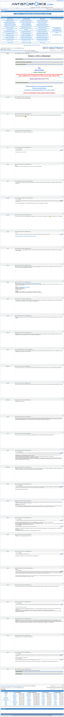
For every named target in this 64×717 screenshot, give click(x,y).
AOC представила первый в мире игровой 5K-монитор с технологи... (26, 39)
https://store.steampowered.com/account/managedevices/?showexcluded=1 (29, 283)
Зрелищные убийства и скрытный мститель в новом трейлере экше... (10, 20)
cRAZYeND (29, 693)
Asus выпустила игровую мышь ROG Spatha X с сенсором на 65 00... (26, 37)
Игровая (5, 50)
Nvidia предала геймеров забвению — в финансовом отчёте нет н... (26, 27)
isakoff (6, 704)
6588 (30, 214)
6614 (30, 652)
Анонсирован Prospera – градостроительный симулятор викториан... (10, 35)
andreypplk (29, 703)
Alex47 (29, 698)
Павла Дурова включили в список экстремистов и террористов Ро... (42, 33)
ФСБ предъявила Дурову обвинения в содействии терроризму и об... (42, 39)
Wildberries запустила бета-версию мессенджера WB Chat (26, 33)
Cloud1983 (29, 701)
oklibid (55, 697)
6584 (30, 147)
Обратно (8, 48)
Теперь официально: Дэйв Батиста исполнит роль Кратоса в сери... (42, 25)
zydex (55, 699)
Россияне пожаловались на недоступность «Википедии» (26, 25)
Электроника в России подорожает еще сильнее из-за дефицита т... (42, 31)
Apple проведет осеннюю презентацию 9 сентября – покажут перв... (26, 23)
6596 (32, 349)
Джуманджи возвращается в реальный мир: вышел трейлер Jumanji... (42, 37)
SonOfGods (43, 699)
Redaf (6, 702)
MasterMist (14, 694)
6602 (30, 450)
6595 (30, 332)
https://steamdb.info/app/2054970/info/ (24, 287)
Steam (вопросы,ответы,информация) (29, 50)
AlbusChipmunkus (6, 699)
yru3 (6, 696)
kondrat (43, 704)
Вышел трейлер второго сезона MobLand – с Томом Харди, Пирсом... (42, 27)
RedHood (6, 693)
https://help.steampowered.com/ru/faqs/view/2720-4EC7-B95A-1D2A (25, 236)
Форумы (1, 50)
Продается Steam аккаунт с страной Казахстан (57, 28)
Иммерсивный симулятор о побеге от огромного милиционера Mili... (10, 23)
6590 (30, 248)
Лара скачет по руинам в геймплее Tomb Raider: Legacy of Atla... (10, 37)
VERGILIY (14, 697)
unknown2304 (14, 702)
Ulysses (43, 697)
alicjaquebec (6, 697)
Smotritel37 (29, 696)
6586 (32, 181)
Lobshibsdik (6, 698)
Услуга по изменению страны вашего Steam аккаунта (57, 30)
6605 (30, 500)
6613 (30, 635)
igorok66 (43, 703)
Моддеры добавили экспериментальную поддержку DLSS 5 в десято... (10, 31)
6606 (30, 517)
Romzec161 (55, 693)
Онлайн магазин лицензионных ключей (56, 32)
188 (16, 48)
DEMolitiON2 (29, 699)
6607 (30, 534)
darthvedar (29, 704)
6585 (30, 164)
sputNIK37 (43, 702)
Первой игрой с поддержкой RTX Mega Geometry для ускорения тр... (26, 35)
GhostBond (55, 696)
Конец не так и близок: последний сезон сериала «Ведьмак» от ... (42, 29)
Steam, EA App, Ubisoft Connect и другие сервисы (15, 50)
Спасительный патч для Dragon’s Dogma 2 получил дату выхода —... (10, 27)
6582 (30, 113)
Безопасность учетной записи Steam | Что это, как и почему (39, 90)
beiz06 (6, 701)
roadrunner (15, 701)
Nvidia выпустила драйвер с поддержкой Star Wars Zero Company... (26, 31)
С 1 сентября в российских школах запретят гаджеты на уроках (42, 20)
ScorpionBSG (28, 694)
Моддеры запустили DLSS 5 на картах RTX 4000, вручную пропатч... (26, 20)
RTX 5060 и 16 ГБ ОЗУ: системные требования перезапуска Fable (10, 25)
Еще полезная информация (39, 88)
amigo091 (14, 703)
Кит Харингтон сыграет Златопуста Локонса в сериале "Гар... (42, 23)
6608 (30, 551)
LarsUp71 (14, 698)
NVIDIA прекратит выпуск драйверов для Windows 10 (26, 29)
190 (20, 48)
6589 (30, 231)
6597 (30, 366)
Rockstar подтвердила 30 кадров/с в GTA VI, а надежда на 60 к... (10, 29)
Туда (23, 48)
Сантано (28, 702)
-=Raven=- (43, 701)
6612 (30, 618)
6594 (30, 315)
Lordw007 (14, 704)
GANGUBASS (9, 49)
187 (15, 48)
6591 (30, 265)
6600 (30, 416)
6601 (30, 433)
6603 (30, 467)
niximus (6, 703)
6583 (30, 130)
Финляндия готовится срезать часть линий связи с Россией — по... (42, 35)
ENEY (43, 698)
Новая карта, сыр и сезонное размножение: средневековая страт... (10, 33)
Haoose (14, 693)
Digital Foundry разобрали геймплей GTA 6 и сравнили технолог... (10, 39)
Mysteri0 (14, 699)
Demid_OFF (15, 696)
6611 (30, 601)
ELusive (55, 701)
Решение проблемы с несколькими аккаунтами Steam (39, 86)
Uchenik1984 (55, 698)
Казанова (55, 704)
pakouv (6, 694)
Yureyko (28, 697)
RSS (62, 9)
